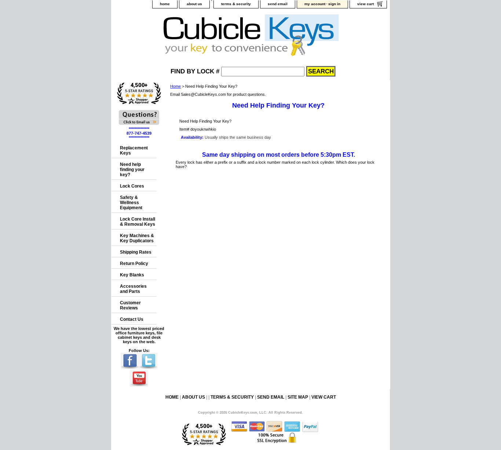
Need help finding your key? (132, 169)
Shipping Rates (135, 252)
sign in (334, 4)
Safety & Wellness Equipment (131, 202)
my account (314, 4)
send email (278, 4)
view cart (365, 4)
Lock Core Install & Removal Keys (137, 222)
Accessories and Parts (133, 289)
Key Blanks (132, 274)
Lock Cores (132, 186)
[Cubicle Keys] (203, 37)
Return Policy (134, 263)
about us (194, 4)
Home (175, 86)
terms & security (236, 4)
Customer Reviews (130, 305)
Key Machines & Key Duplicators (137, 238)
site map (298, 397)
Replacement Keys (134, 150)
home (165, 4)
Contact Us (131, 319)
